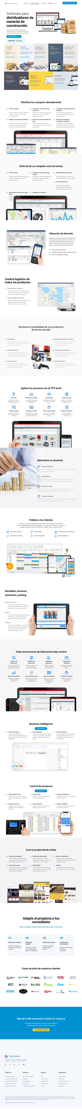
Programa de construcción (11, 1081)
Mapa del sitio (62, 1076)
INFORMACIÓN (50, 3)
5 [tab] (41, 996)
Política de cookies (63, 1083)
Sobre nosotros (44, 1083)
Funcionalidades (27, 1081)
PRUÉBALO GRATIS (12, 36)
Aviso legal (61, 1086)
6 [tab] (43, 996)
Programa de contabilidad (11, 1078)
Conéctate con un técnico (29, 1086)
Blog (42, 1076)
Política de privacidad (64, 1081)
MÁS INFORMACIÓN (41, 728)
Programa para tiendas (10, 1083)
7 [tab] (46, 996)
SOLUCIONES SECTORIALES (34, 3)
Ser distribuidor (44, 1081)
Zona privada (26, 1083)
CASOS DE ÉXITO (43, 3)
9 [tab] (50, 996)
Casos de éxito (44, 1078)
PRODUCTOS (26, 3)
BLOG (56, 3)
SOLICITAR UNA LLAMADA (41, 1029)
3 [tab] (36, 996)
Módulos (25, 1078)
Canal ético (61, 1078)
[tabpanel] (10, 984)
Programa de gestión (10, 1076)
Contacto (43, 1086)
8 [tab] (48, 996)
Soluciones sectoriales (28, 1076)
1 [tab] (31, 996)
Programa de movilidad (10, 1086)
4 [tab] (38, 996)
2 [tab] (34, 996)
